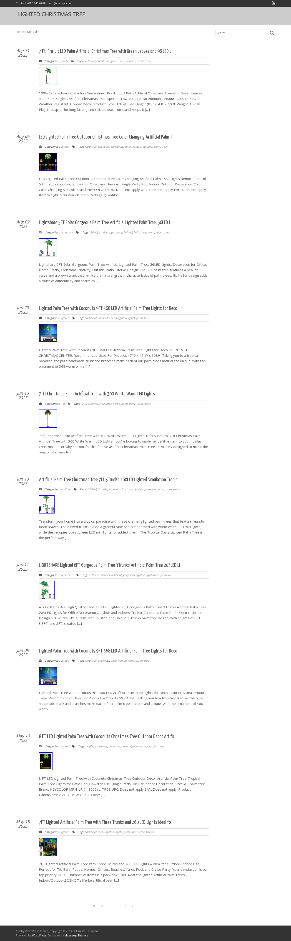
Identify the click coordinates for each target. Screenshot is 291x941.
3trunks (102, 489)
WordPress (39, 935)
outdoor (147, 147)
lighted (64, 147)
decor (125, 746)
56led (93, 232)
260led (92, 489)
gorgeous (116, 232)
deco (113, 318)
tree (148, 61)
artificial (90, 61)
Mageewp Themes (76, 935)
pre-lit (64, 61)
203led (94, 575)
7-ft (62, 404)
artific (89, 746)
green (114, 61)
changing (103, 147)
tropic (176, 489)
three (134, 832)
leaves (123, 61)
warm (139, 404)
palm (132, 61)
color (128, 147)
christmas (103, 61)
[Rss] (272, 3)
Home (20, 32)
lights (131, 318)
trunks (150, 832)
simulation (158, 489)
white (147, 404)
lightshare (66, 232)
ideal (101, 832)
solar (159, 232)
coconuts (103, 318)
